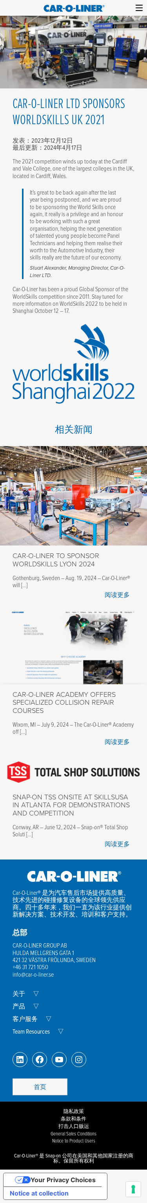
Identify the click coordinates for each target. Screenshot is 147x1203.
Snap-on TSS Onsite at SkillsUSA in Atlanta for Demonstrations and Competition (71, 805)
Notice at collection (39, 1193)
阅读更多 (117, 594)
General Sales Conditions (73, 1133)
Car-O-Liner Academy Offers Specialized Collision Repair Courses (64, 702)
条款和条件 (73, 1118)
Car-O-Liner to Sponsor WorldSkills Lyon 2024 (56, 560)
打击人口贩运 (73, 1126)
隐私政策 (74, 1111)
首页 (40, 1086)
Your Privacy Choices (63, 1180)
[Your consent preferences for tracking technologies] (133, 1189)
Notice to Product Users (73, 1140)
